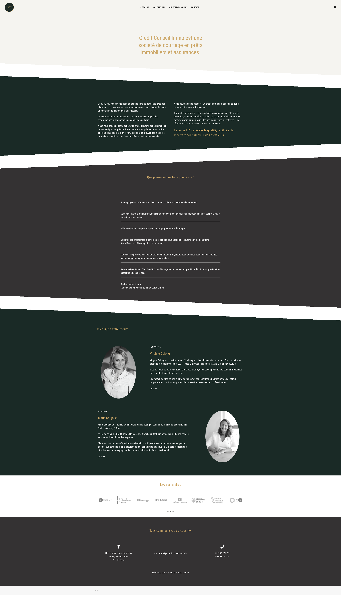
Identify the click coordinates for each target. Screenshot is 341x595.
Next (240, 500)
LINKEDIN (153, 389)
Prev (101, 500)
